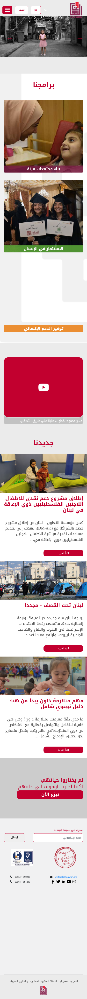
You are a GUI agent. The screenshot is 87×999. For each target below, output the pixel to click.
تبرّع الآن (50, 794)
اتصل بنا (74, 981)
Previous (10, 36)
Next (81, 36)
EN (36, 10)
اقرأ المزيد (63, 553)
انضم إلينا (63, 981)
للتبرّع (21, 10)
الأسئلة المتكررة (49, 981)
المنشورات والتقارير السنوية (24, 981)
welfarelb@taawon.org (66, 877)
